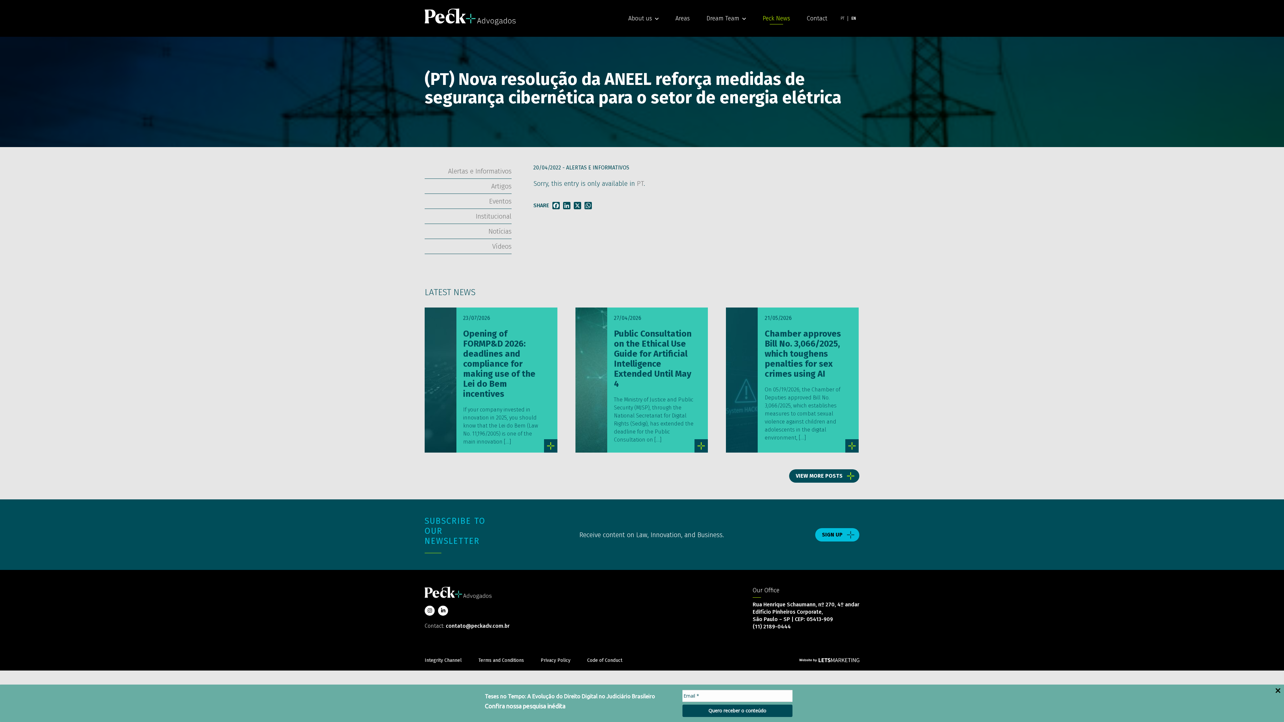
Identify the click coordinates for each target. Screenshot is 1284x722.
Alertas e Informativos (597, 167)
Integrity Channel (443, 660)
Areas (682, 18)
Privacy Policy (555, 660)
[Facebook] (556, 205)
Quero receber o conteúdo (737, 710)
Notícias (500, 231)
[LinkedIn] (566, 205)
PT (640, 183)
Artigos (501, 186)
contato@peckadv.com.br (478, 626)
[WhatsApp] (588, 205)
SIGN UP (832, 534)
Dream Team (723, 18)
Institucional (494, 216)
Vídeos (502, 246)
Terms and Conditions (501, 660)
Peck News (776, 18)
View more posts (819, 476)
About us (640, 18)
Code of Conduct (604, 660)
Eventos (500, 201)
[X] (577, 205)
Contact (817, 18)
